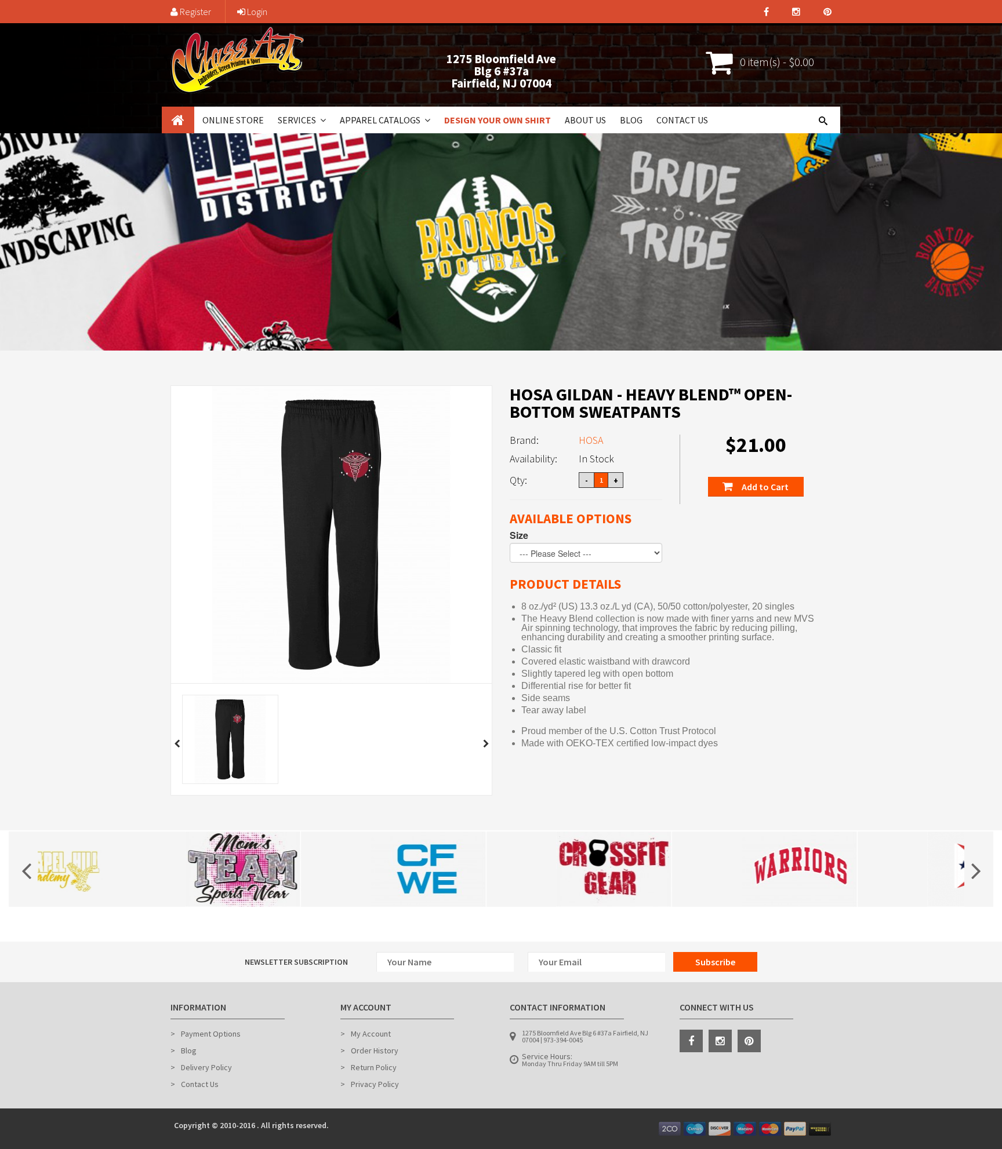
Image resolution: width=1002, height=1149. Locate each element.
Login (256, 11)
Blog (631, 120)
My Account (371, 1033)
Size (519, 535)
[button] (322, 120)
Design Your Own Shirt (497, 120)
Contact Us (682, 120)
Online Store (233, 120)
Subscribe (715, 962)
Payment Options (211, 1033)
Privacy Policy (375, 1084)
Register (194, 11)
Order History (374, 1050)
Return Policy (374, 1067)
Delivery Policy (206, 1067)
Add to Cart (764, 487)
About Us (585, 120)
